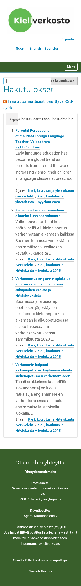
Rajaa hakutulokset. (60, 81)
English (35, 48)
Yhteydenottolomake (40, 472)
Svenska (51, 48)
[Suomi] (40, 20)
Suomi (21, 48)
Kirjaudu (67, 39)
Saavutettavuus (40, 571)
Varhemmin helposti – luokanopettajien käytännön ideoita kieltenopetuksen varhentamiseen (43, 370)
